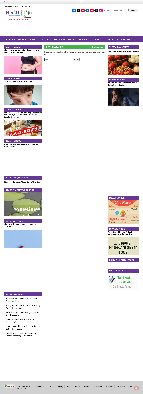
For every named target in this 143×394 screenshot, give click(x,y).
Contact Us (133, 386)
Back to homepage (96, 47)
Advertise (120, 386)
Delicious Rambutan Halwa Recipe (123, 51)
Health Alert (12, 47)
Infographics (117, 229)
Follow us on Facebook (121, 260)
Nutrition (10, 39)
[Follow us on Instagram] (101, 10)
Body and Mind (117, 79)
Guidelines (97, 386)
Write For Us (116, 270)
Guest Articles (14, 221)
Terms (86, 386)
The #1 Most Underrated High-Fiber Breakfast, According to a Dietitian (20, 320)
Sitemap (109, 386)
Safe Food (22, 39)
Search (133, 10)
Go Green (109, 39)
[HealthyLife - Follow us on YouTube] (92, 10)
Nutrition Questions (16, 177)
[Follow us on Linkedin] (87, 10)
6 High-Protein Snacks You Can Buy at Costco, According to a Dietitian (21, 334)
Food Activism (13, 109)
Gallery (60, 386)
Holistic (34, 39)
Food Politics (85, 39)
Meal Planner (117, 197)
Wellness (72, 39)
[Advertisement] (49, 28)
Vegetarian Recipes (119, 47)
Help (68, 386)
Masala (98, 39)
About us (40, 386)
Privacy (77, 386)
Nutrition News (14, 294)
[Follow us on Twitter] (78, 10)
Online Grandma (123, 39)
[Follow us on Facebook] (74, 10)
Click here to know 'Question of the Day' (22, 182)
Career (50, 386)
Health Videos (13, 140)
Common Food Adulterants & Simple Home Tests (21, 145)
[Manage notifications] (136, 388)
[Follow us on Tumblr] (96, 10)
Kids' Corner (12, 78)
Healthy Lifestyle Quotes (19, 189)
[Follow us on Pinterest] (83, 10)
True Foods (59, 39)
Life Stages (45, 39)
